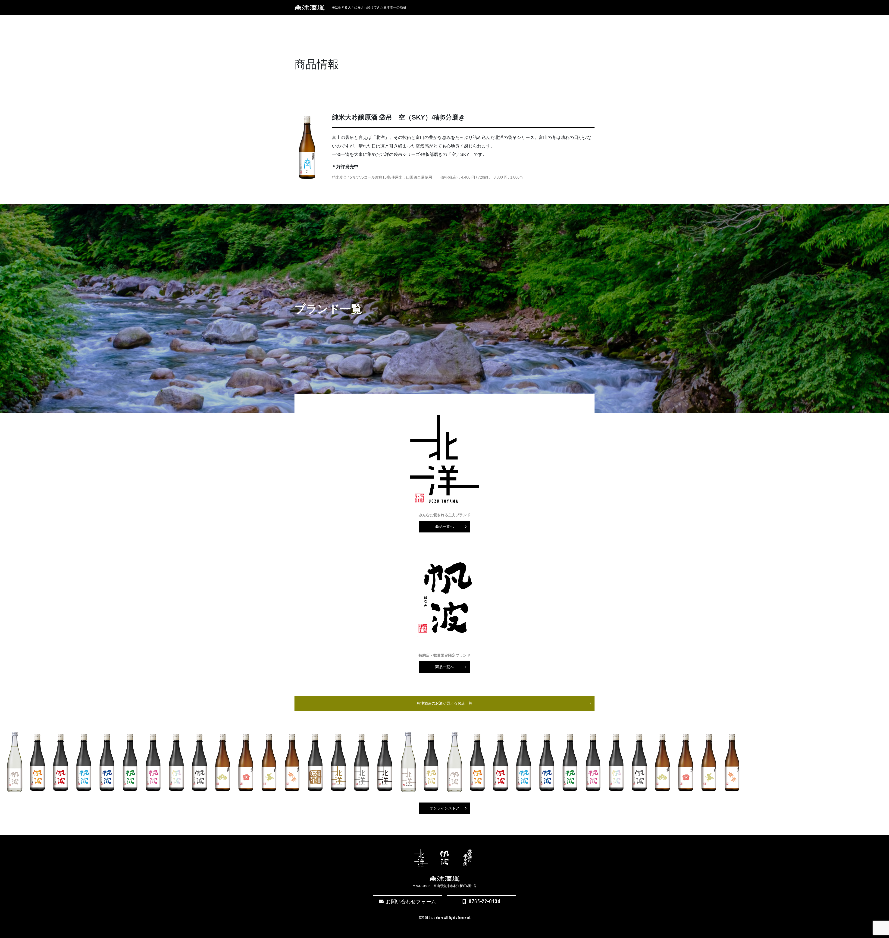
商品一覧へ (444, 527)
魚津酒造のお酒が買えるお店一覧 (444, 703)
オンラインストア (444, 808)
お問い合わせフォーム (411, 901)
